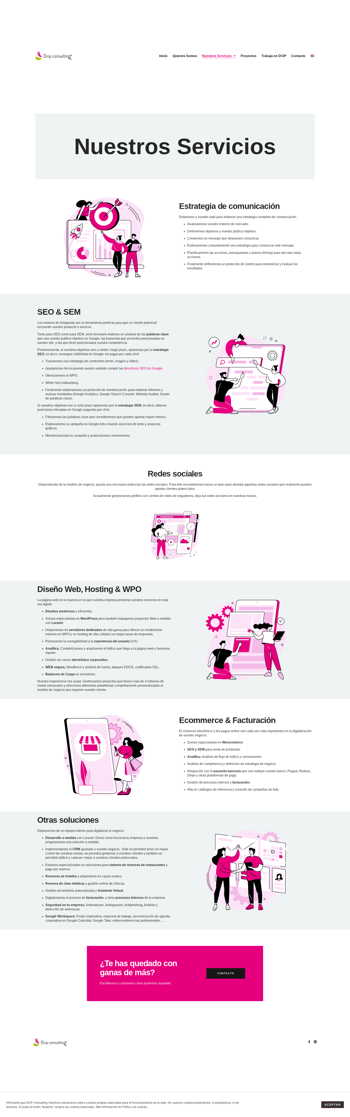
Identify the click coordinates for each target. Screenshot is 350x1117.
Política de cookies (134, 1107)
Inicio (163, 56)
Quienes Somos (185, 56)
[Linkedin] (315, 1041)
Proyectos (248, 56)
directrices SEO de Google (143, 368)
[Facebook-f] (309, 1041)
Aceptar (332, 1104)
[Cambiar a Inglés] (312, 56)
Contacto (298, 56)
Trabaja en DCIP (273, 56)
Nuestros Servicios (217, 56)
